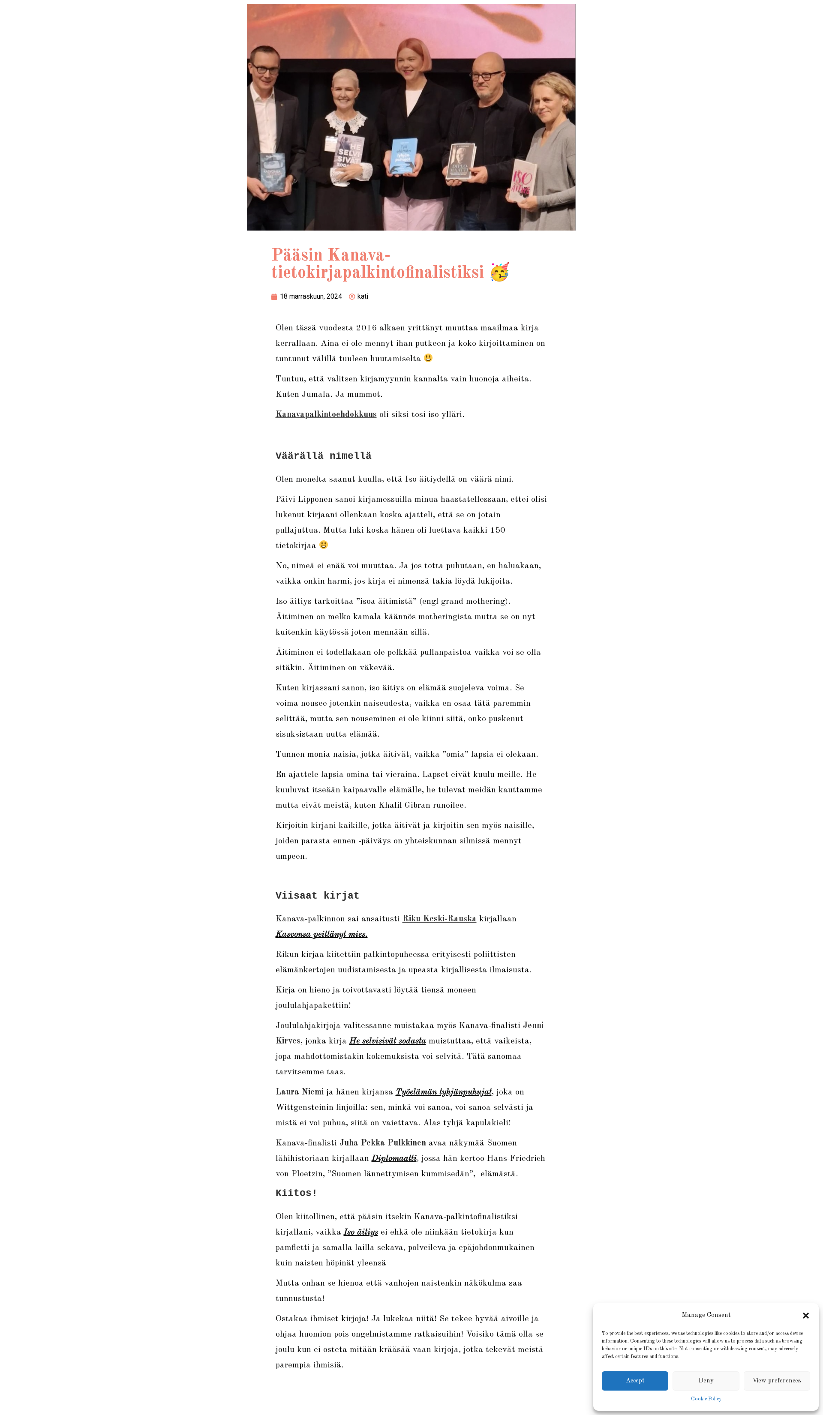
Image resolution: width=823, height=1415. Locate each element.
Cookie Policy (706, 1399)
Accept (635, 1381)
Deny (706, 1381)
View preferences (776, 1381)
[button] (806, 1315)
